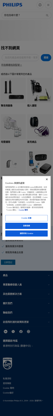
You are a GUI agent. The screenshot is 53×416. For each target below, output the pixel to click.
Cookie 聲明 (23, 210)
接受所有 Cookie (26, 233)
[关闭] (47, 179)
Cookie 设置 (26, 218)
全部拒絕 (26, 226)
